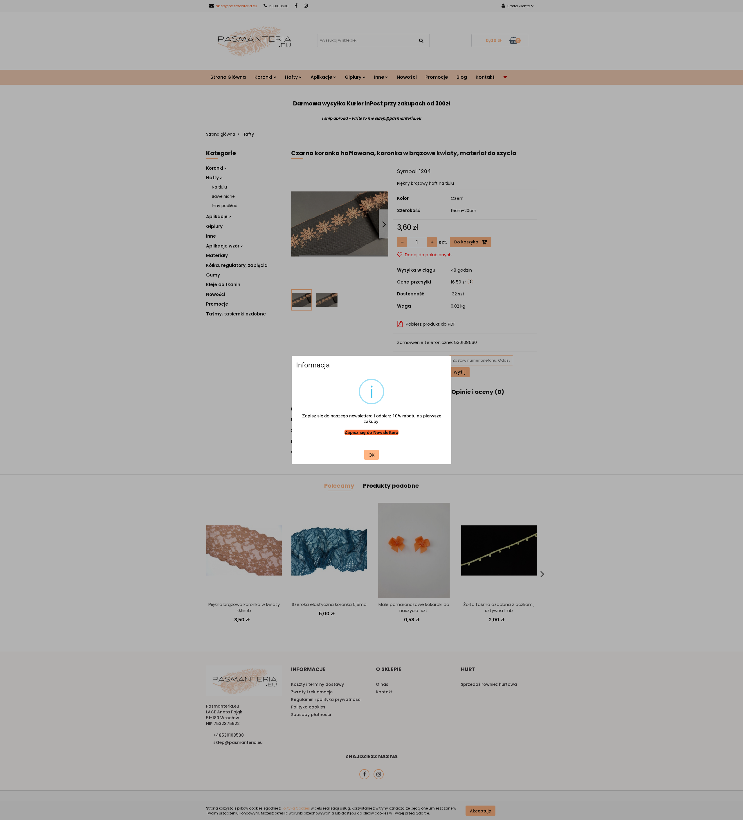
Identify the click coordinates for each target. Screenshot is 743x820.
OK (371, 455)
